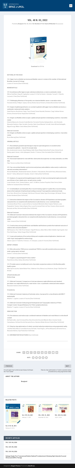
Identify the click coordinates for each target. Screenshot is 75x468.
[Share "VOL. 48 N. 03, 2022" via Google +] (31, 352)
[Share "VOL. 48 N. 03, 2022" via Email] (53, 352)
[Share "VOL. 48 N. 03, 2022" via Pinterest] (38, 352)
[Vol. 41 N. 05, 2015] (13, 413)
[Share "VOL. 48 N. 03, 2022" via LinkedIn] (42, 352)
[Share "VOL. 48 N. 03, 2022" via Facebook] (24, 352)
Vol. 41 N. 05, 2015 (11, 426)
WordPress (31, 466)
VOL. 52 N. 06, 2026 (11, 442)
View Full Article (23, 83)
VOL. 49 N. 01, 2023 (44, 415)
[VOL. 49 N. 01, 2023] (45, 408)
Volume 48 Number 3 (50, 23)
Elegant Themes (15, 466)
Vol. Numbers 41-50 (38, 23)
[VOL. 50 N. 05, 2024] (62, 408)
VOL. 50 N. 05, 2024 (60, 415)
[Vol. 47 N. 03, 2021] (29, 408)
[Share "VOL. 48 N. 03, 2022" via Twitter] (27, 352)
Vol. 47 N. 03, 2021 (27, 415)
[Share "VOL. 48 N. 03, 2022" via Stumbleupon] (49, 352)
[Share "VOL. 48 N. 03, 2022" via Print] (57, 352)
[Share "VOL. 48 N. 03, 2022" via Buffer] (46, 352)
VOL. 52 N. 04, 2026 (11, 451)
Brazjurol (20, 23)
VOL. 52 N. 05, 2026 (11, 447)
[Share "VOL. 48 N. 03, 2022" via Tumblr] (35, 352)
